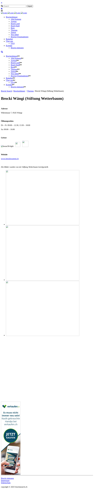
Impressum (5, 480)
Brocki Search (6, 91)
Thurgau (30, 91)
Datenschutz (6, 483)
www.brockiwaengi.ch (10, 159)
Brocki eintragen (7, 478)
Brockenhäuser (19, 91)
